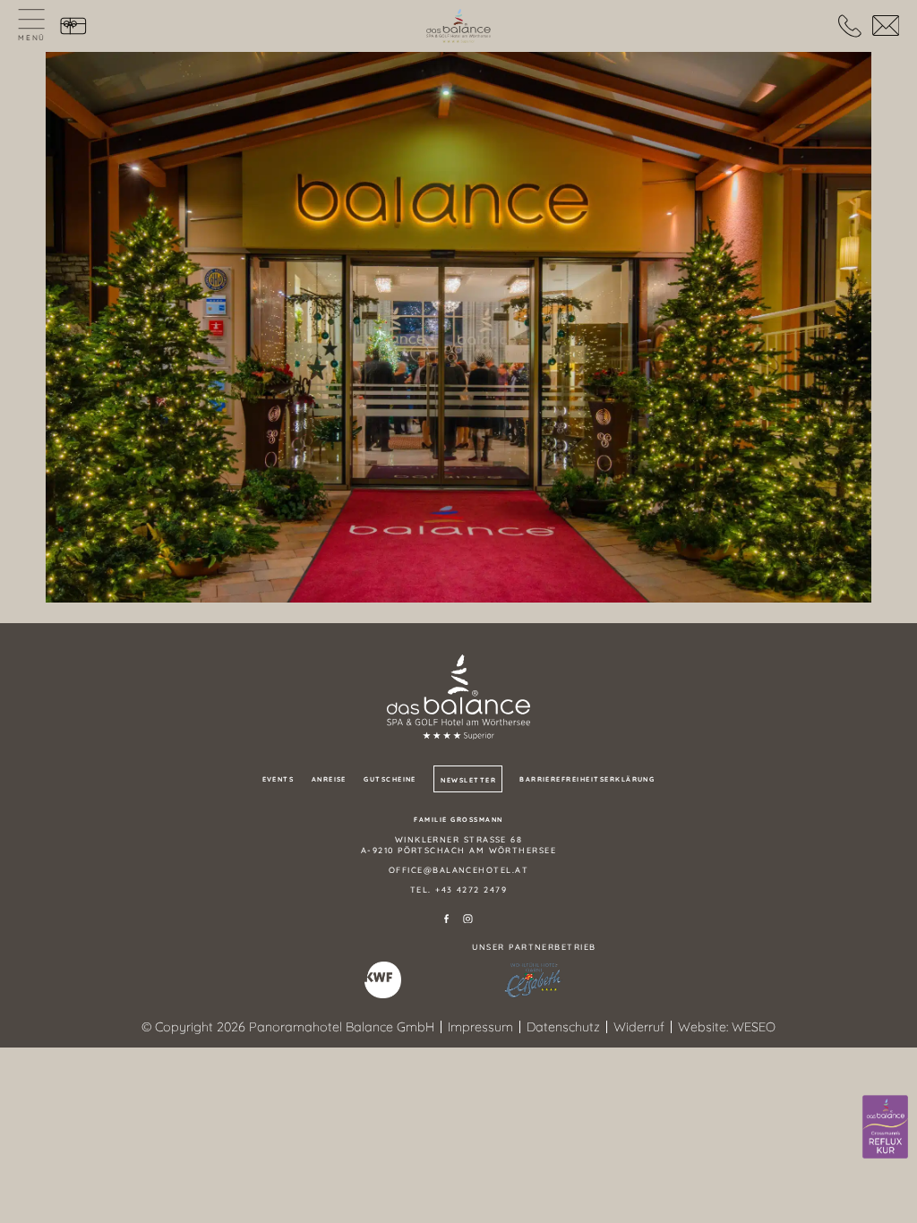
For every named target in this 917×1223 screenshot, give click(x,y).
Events (278, 779)
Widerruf (638, 1027)
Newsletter (468, 780)
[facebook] (446, 919)
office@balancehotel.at (458, 870)
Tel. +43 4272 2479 (458, 889)
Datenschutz (563, 1027)
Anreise (329, 779)
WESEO (754, 1027)
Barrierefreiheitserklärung (587, 779)
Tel (849, 26)
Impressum (480, 1027)
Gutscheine (74, 26)
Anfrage (885, 26)
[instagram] (468, 919)
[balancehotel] (458, 26)
